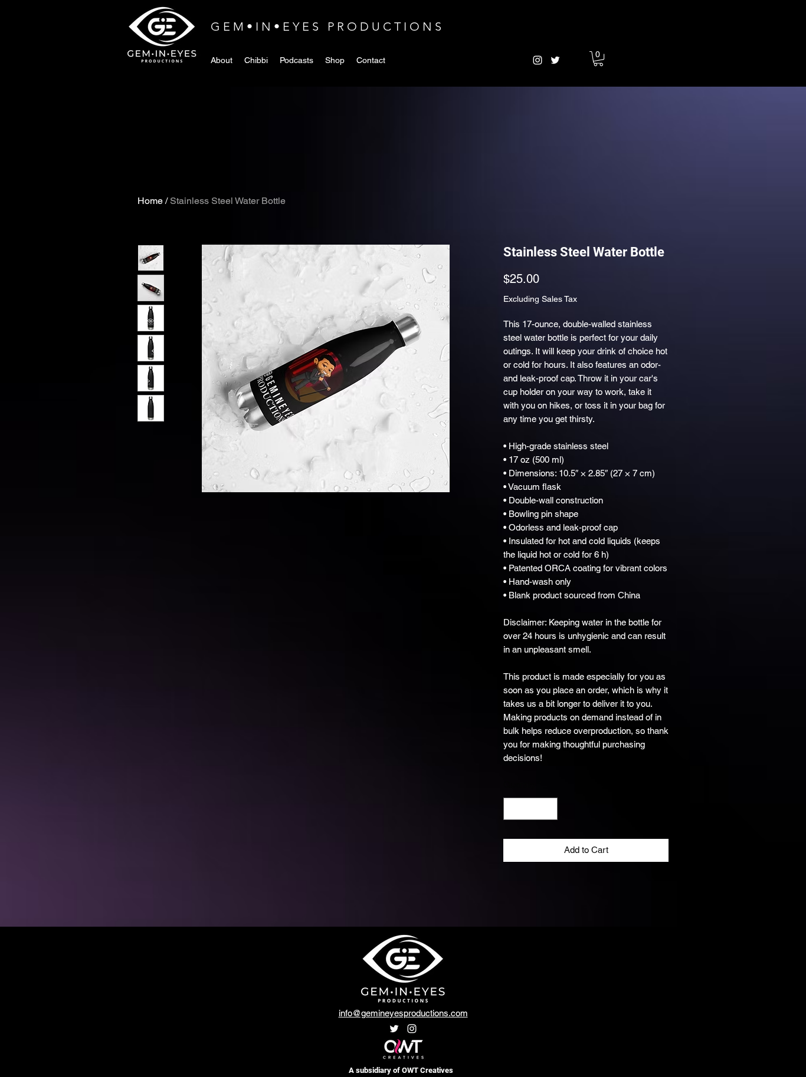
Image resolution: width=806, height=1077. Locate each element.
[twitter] (555, 60)
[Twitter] (394, 1029)
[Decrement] (513, 809)
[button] (598, 58)
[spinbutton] (530, 809)
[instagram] (537, 60)
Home (150, 200)
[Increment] (548, 809)
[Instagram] (412, 1029)
